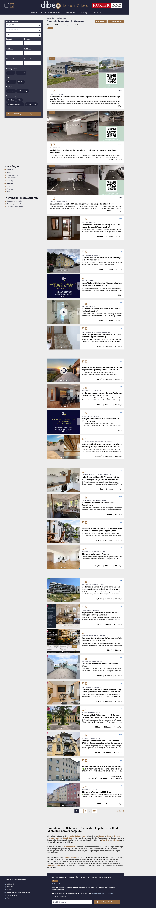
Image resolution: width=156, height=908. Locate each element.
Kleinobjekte (85, 13)
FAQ (8, 898)
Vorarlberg (10, 189)
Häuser (43, 13)
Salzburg (10, 181)
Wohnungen (32, 13)
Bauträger (97, 13)
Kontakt (10, 890)
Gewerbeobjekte (54, 13)
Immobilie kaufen (70, 847)
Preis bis (27, 39)
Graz (107, 840)
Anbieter (9, 78)
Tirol (8, 186)
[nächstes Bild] (78, 228)
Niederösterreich (13, 175)
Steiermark (10, 183)
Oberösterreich (12, 178)
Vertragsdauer (11, 69)
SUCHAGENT (101, 21)
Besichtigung (11, 96)
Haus (109, 836)
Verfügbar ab (11, 87)
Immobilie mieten (69, 857)
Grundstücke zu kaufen (15, 207)
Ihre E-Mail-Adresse (57, 898)
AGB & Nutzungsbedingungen (18, 892)
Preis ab (9, 39)
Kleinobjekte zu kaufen (14, 201)
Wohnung (100, 836)
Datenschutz (12, 895)
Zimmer (117, 836)
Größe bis (27, 49)
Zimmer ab (10, 59)
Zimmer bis (28, 59)
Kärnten (9, 172)
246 (94, 811)
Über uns (10, 884)
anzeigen (23, 114)
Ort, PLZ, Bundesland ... (12, 21)
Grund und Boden (71, 13)
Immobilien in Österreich (76, 836)
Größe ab (9, 49)
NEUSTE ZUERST (116, 21)
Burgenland (11, 169)
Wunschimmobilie (53, 865)
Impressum (11, 887)
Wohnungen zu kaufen (14, 204)
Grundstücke (67, 838)
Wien (8, 192)
